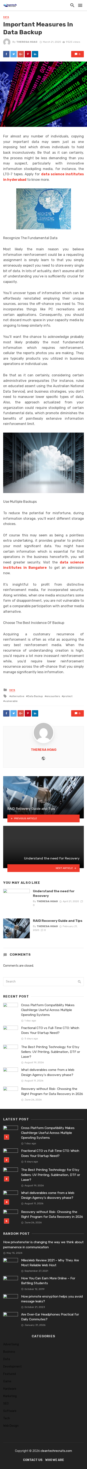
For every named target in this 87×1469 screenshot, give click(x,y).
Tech (6, 1418)
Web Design (11, 1426)
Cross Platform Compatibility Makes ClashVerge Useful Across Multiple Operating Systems (48, 1010)
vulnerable (11, 701)
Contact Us (32, 1460)
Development (12, 1366)
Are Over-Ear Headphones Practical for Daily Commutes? (50, 1317)
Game (7, 1381)
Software (9, 1411)
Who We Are (54, 1460)
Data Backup (35, 696)
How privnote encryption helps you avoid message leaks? (52, 1299)
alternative (17, 696)
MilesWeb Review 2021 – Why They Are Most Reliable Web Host (50, 1262)
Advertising (11, 1344)
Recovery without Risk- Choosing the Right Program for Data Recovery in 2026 (52, 1091)
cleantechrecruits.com (56, 1451)
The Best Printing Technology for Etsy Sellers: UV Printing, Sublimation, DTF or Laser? (50, 1052)
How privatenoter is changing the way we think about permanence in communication (43, 1244)
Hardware (9, 1389)
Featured (9, 1374)
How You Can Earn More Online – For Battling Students (48, 1280)
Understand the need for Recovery (54, 893)
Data (6, 17)
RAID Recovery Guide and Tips (57, 921)
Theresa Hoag (26, 41)
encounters (53, 696)
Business (9, 1352)
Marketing (10, 1396)
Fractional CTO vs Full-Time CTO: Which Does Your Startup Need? (50, 1030)
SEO (6, 1403)
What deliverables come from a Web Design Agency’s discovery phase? (47, 1072)
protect (67, 696)
